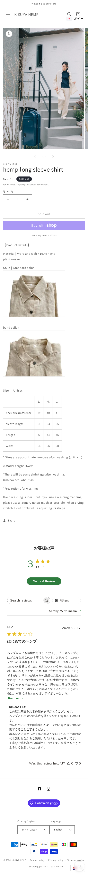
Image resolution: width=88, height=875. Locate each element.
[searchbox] (25, 600)
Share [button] (11, 520)
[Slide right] (53, 156)
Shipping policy (37, 866)
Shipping (21, 184)
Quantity (8, 191)
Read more (15, 698)
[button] (8, 14)
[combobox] (65, 611)
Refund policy (37, 860)
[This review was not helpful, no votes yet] (76, 763)
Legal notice (56, 866)
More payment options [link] (44, 235)
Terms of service (76, 860)
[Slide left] (34, 156)
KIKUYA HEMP (19, 860)
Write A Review (44, 581)
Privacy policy (55, 860)
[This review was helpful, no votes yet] (68, 763)
